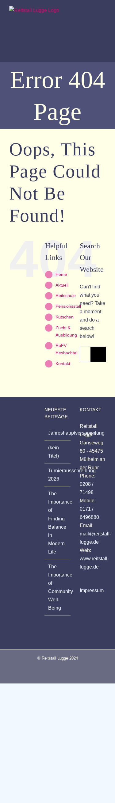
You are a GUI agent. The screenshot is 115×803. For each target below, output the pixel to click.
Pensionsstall (68, 306)
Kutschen (65, 316)
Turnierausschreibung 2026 (57, 474)
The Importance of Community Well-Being (57, 587)
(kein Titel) (53, 452)
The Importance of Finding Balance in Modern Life (57, 522)
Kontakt (63, 363)
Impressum (92, 590)
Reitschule (66, 295)
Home (61, 274)
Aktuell (62, 285)
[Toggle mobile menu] (103, 12)
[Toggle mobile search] (92, 12)
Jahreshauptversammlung (57, 433)
